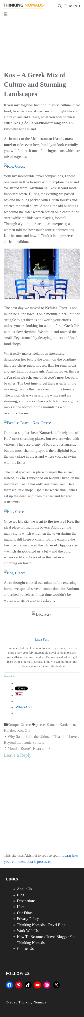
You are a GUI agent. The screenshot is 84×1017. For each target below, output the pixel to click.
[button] (60, 6)
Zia (27, 730)
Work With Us (27, 931)
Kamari (52, 724)
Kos (20, 730)
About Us (24, 889)
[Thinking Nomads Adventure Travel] (23, 6)
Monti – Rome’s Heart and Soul (31, 748)
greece (40, 724)
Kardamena (68, 724)
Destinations (26, 901)
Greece (26, 724)
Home (21, 907)
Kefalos (9, 730)
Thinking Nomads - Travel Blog (41, 925)
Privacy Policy (28, 919)
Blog (20, 895)
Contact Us (25, 948)
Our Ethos (24, 913)
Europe (13, 724)
